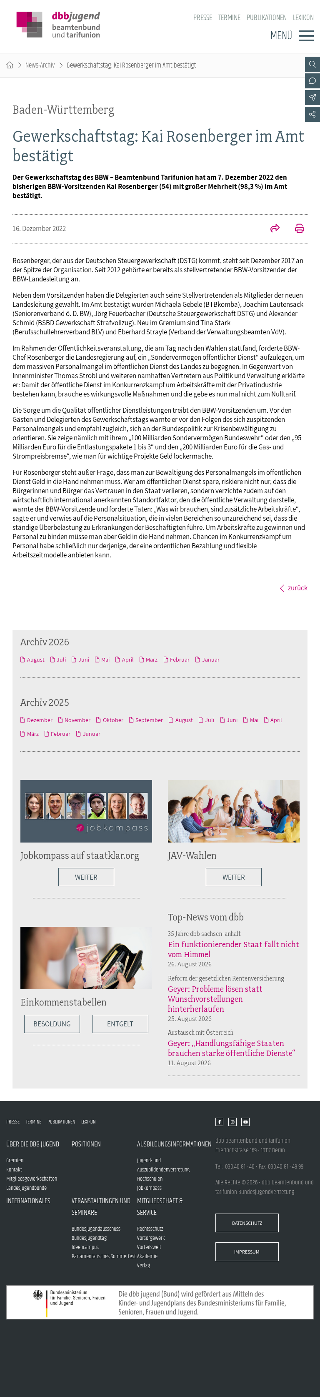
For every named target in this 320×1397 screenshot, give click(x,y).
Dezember (39, 720)
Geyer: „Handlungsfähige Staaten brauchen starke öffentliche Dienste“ (231, 1048)
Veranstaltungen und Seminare (101, 1207)
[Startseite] (9, 65)
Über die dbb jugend (32, 1144)
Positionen (86, 1144)
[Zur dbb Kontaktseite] (312, 80)
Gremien (14, 1160)
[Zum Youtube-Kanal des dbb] (245, 1122)
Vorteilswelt (149, 1247)
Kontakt (14, 1169)
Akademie (147, 1256)
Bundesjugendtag (89, 1238)
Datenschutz (247, 1223)
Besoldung (51, 1023)
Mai (105, 659)
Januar (210, 659)
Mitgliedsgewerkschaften (31, 1179)
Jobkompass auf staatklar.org (79, 855)
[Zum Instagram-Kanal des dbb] (232, 1122)
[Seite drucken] (295, 229)
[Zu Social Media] (312, 114)
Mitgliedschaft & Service (159, 1207)
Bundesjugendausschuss (96, 1229)
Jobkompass (149, 1188)
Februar (180, 659)
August (35, 659)
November (77, 720)
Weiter (86, 877)
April (127, 659)
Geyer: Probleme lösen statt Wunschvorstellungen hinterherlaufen (215, 999)
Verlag (143, 1265)
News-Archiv (40, 65)
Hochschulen (149, 1179)
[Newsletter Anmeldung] (312, 97)
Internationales (28, 1201)
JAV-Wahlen (192, 855)
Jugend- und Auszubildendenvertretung (163, 1165)
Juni (83, 659)
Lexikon (303, 18)
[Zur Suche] (312, 64)
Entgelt (120, 1023)
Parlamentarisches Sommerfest (104, 1256)
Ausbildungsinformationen (169, 1144)
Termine (229, 18)
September (149, 720)
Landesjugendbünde (26, 1188)
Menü (281, 36)
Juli (61, 659)
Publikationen (267, 18)
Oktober (113, 720)
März (152, 659)
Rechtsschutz (150, 1229)
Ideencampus (85, 1247)
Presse (202, 18)
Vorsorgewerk (151, 1238)
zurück (298, 587)
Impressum (247, 1252)
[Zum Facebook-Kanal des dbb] (219, 1122)
